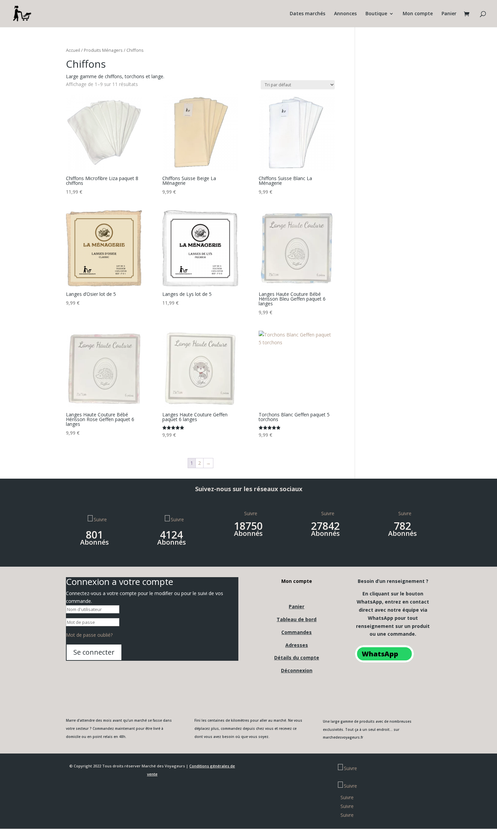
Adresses (296, 645)
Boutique (376, 14)
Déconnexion (296, 670)
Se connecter (94, 652)
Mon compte (418, 14)
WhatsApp (380, 653)
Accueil (73, 50)
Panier (449, 14)
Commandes (296, 632)
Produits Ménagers (103, 50)
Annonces (345, 14)
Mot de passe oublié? (89, 635)
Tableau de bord (296, 619)
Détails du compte (296, 657)
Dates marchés (307, 14)
